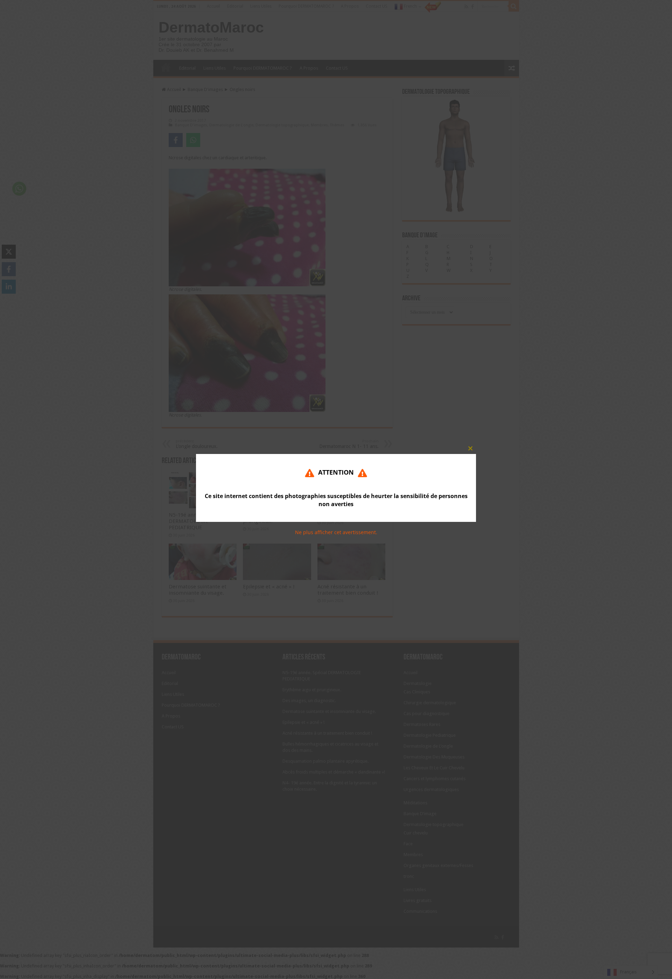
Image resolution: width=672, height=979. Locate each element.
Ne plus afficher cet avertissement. (336, 532)
